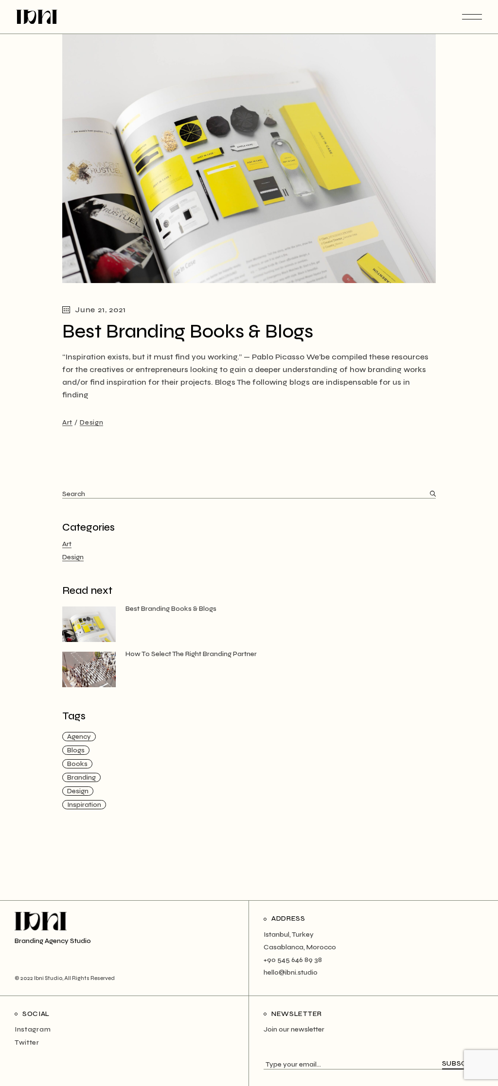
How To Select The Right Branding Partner (191, 654)
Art (67, 422)
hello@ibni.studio (291, 972)
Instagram (33, 1029)
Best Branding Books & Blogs (187, 331)
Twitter (27, 1042)
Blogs (76, 750)
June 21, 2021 (100, 309)
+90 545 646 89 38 (293, 960)
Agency (79, 736)
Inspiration (84, 805)
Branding (81, 777)
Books (77, 764)
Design (91, 422)
